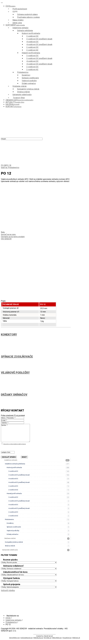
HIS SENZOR (6, 239)
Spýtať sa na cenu (8, 234)
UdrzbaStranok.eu (26, 638)
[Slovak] (2, 141)
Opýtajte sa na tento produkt (13, 237)
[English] (7, 141)
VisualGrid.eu (67, 638)
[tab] (36, 560)
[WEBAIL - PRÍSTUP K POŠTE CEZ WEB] (36, 611)
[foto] (35, 230)
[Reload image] (2, 454)
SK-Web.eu (47, 638)
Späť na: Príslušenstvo (10, 167)
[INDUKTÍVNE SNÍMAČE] (33, 117)
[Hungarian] (13, 141)
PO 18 (8, 165)
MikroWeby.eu (57, 638)
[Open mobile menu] (2, 2)
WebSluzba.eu (38, 638)
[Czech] (5, 141)
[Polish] (16, 141)
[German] (10, 141)
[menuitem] (10, 6)
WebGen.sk (76, 638)
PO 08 (3, 165)
